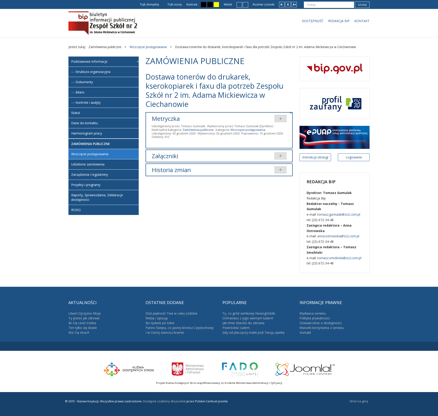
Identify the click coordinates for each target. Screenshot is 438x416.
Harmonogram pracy (86, 133)
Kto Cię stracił (78, 332)
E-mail (291, 112)
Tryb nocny (174, 4)
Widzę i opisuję (157, 318)
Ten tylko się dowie (82, 328)
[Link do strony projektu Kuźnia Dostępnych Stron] (129, 369)
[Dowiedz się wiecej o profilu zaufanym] (334, 103)
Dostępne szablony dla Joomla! (164, 401)
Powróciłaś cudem (236, 328)
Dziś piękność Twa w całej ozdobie (171, 313)
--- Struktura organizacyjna (90, 72)
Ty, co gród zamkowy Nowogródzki (248, 313)
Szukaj (362, 4)
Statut (75, 113)
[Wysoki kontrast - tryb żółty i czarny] (216, 4)
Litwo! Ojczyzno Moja (84, 313)
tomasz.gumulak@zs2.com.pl (338, 214)
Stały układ (239, 4)
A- (281, 4)
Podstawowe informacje (89, 61)
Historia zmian (171, 170)
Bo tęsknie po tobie (160, 323)
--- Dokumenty (82, 82)
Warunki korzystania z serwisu (322, 328)
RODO (76, 210)
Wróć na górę (359, 401)
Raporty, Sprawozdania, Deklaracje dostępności (97, 197)
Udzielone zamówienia (87, 164)
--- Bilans (77, 92)
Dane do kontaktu (84, 123)
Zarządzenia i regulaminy (89, 174)
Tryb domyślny (149, 4)
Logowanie (354, 157)
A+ (294, 4)
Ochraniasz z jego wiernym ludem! (247, 318)
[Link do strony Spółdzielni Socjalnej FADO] (239, 369)
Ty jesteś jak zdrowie (84, 318)
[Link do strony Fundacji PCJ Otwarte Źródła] (305, 369)
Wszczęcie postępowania (247, 130)
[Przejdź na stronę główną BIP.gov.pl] (334, 68)
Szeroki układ (245, 4)
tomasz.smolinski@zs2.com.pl (339, 258)
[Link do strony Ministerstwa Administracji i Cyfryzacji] (188, 369)
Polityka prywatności (315, 318)
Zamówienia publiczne (198, 130)
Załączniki (165, 156)
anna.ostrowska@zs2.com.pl (338, 236)
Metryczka (166, 118)
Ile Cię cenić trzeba (82, 323)
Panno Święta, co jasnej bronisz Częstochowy (180, 328)
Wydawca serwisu (313, 313)
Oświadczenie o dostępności (321, 323)
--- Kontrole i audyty (86, 102)
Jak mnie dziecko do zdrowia (243, 323)
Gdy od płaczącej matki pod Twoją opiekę (253, 332)
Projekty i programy (85, 185)
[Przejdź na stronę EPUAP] (335, 137)
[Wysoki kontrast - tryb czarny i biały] (203, 4)
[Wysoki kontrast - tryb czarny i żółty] (210, 4)
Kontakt (305, 332)
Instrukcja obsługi (315, 157)
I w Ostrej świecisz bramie (165, 332)
